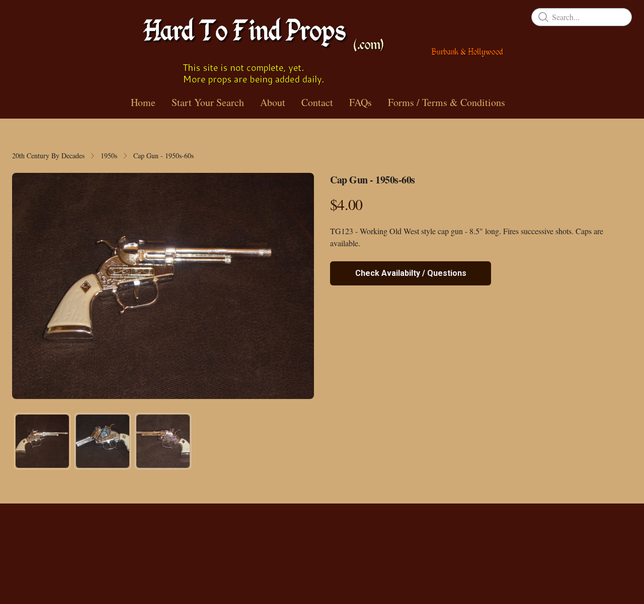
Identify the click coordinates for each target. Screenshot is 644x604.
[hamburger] (20, 16)
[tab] (42, 441)
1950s (109, 155)
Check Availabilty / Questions (410, 273)
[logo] (322, 47)
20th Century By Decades (48, 155)
